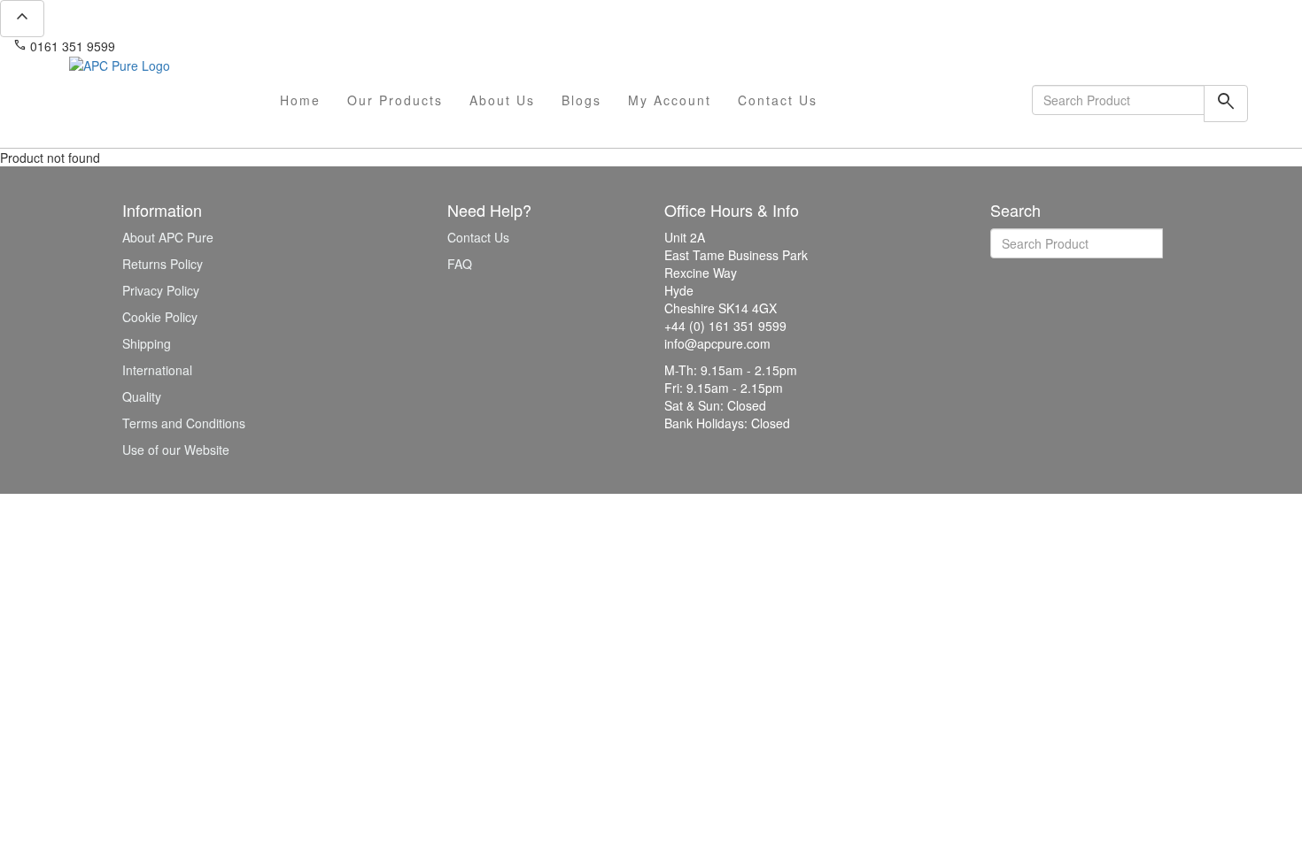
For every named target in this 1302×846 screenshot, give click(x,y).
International (157, 370)
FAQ (459, 264)
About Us (502, 100)
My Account (669, 100)
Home (300, 100)
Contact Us (778, 100)
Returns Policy (162, 264)
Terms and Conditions (183, 423)
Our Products (395, 100)
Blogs (581, 100)
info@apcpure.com (180, 46)
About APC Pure (167, 237)
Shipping (146, 343)
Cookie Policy (160, 317)
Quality (141, 396)
